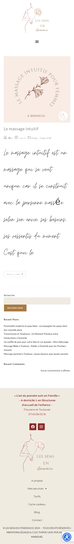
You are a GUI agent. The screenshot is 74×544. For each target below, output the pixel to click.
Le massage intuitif (21, 128)
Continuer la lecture (16, 273)
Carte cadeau (37, 504)
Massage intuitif (45, 138)
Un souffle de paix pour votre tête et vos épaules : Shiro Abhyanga (36, 342)
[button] (37, 41)
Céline (10, 138)
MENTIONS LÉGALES (18, 532)
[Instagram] (41, 426)
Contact (37, 520)
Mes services (35, 488)
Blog (37, 512)
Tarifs (37, 496)
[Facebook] (32, 426)
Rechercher (9, 295)
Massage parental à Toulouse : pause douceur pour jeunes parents (36, 354)
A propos (37, 480)
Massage (35, 138)
